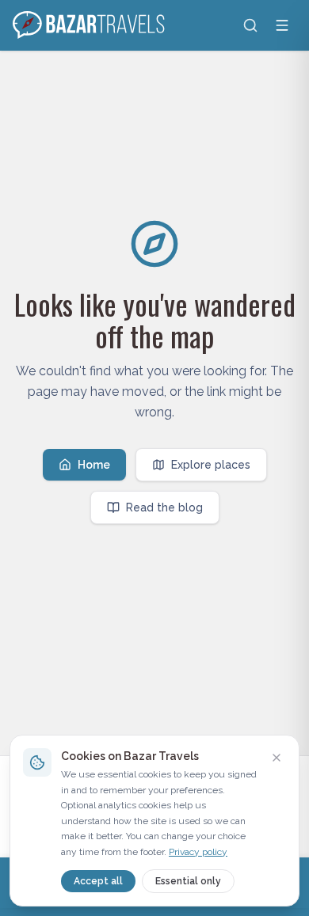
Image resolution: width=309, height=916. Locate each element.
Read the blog (164, 507)
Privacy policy (198, 851)
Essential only (188, 881)
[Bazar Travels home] (90, 25)
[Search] (250, 25)
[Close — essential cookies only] (276, 757)
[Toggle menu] (282, 25)
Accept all (98, 881)
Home (94, 464)
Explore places (210, 464)
